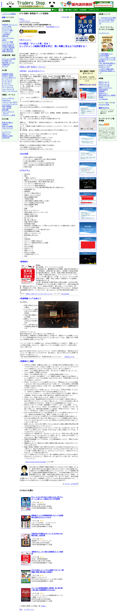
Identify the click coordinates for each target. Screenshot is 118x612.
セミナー (5, 98)
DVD (10, 98)
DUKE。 (22, 19)
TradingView (6, 100)
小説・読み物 (6, 108)
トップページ (6, 132)
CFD (10, 61)
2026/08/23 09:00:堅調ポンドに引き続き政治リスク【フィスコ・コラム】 (107, 20)
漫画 (3, 110)
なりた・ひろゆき (71, 484)
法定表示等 (6, 137)
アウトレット (6, 115)
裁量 (11, 42)
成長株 (4, 46)
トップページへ (29, 609)
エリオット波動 (7, 30)
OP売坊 (11, 76)
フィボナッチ (6, 32)
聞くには (6, 113)
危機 (3, 51)
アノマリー (6, 42)
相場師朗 (5, 74)
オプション (6, 59)
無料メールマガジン (105, 88)
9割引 (13, 115)
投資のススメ (103, 93)
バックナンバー (104, 33)
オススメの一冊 (104, 86)
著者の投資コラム (105, 95)
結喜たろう (12, 77)
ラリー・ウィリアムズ (9, 91)
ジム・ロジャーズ (8, 89)
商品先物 (5, 62)
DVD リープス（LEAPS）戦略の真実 (106, 68)
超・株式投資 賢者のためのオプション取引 (107, 64)
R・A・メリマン (7, 85)
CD (13, 98)
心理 (3, 49)
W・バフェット (7, 79)
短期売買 (5, 25)
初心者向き (9, 122)
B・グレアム (6, 83)
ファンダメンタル (8, 44)
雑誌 (3, 106)
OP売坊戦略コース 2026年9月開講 (106, 55)
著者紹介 (34, 67)
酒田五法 (5, 36)
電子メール (6, 134)
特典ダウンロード (25, 40)
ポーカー (5, 66)
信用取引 (5, 124)
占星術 (8, 51)
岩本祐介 (5, 76)
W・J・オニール (7, 87)
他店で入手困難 (7, 126)
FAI (13, 46)
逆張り (4, 40)
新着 (3, 17)
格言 (11, 51)
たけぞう (5, 77)
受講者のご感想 (24, 67)
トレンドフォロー (8, 38)
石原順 (11, 74)
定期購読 (9, 106)
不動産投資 (6, 64)
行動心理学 (9, 49)
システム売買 (6, 26)
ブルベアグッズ (7, 128)
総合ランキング (104, 82)
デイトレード (13, 25)
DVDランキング (104, 84)
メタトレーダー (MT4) (9, 102)
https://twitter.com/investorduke (36, 462)
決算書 (9, 46)
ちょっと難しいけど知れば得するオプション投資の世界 (107, 59)
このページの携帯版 (9, 14)
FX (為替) (5, 61)
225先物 (12, 59)
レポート (15, 104)
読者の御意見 (103, 89)
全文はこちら (69, 356)
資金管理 (12, 47)
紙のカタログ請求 (107, 103)
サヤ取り (5, 47)
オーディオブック (8, 111)
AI (11, 28)
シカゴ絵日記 (103, 99)
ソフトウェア (6, 104)
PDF (107, 102)
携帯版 (1, 4)
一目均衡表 (6, 34)
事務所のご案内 (7, 136)
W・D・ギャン (7, 81)
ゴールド (12, 62)
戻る (20, 609)
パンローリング (24, 21)
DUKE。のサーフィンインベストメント (39, 294)
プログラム (41, 67)
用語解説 (102, 91)
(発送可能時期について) (52, 26)
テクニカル (6, 28)
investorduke (65, 294)
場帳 (7, 110)
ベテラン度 (65, 17)
